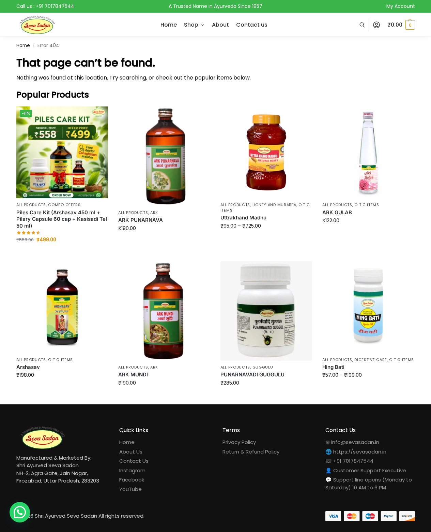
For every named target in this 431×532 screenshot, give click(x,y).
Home (23, 45)
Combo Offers (64, 204)
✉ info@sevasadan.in (352, 442)
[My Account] (376, 25)
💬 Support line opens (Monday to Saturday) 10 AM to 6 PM (368, 483)
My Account (400, 6)
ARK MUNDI (133, 374)
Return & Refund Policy (250, 451)
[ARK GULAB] (368, 152)
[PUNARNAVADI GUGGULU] (266, 311)
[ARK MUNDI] (164, 311)
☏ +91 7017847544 (349, 460)
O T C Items (366, 204)
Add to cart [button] (62, 254)
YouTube (130, 489)
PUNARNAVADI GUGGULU (252, 374)
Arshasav (28, 367)
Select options (164, 243)
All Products (31, 204)
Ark (154, 212)
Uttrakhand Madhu (243, 217)
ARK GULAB (337, 212)
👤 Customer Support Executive (365, 470)
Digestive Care (370, 359)
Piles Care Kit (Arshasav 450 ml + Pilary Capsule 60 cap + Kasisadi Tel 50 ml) (61, 219)
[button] (401, 25)
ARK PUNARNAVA (140, 220)
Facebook (131, 479)
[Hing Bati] (368, 307)
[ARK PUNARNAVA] (164, 156)
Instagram (132, 470)
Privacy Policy (239, 442)
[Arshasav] (62, 307)
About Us (130, 451)
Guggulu (262, 367)
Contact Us (134, 460)
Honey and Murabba (274, 204)
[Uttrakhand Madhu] (266, 152)
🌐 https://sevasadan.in (355, 451)
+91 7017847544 (55, 6)
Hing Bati (333, 367)
